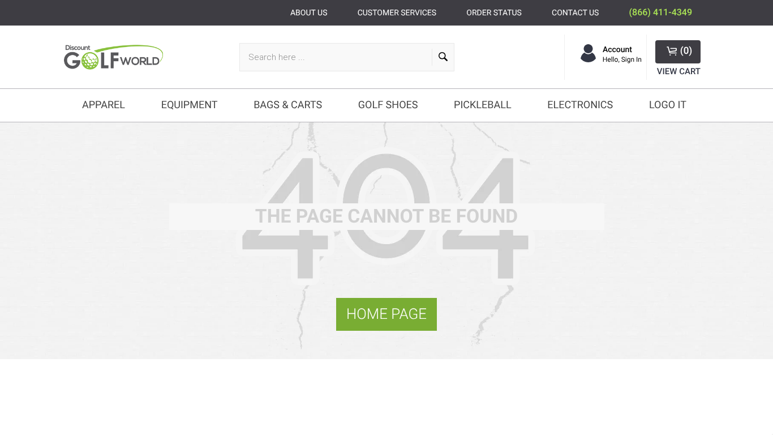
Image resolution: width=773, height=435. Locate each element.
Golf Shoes (388, 105)
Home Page (386, 314)
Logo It (667, 105)
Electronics (580, 105)
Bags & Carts (288, 105)
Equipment (189, 105)
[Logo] (116, 57)
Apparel (103, 105)
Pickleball (483, 105)
